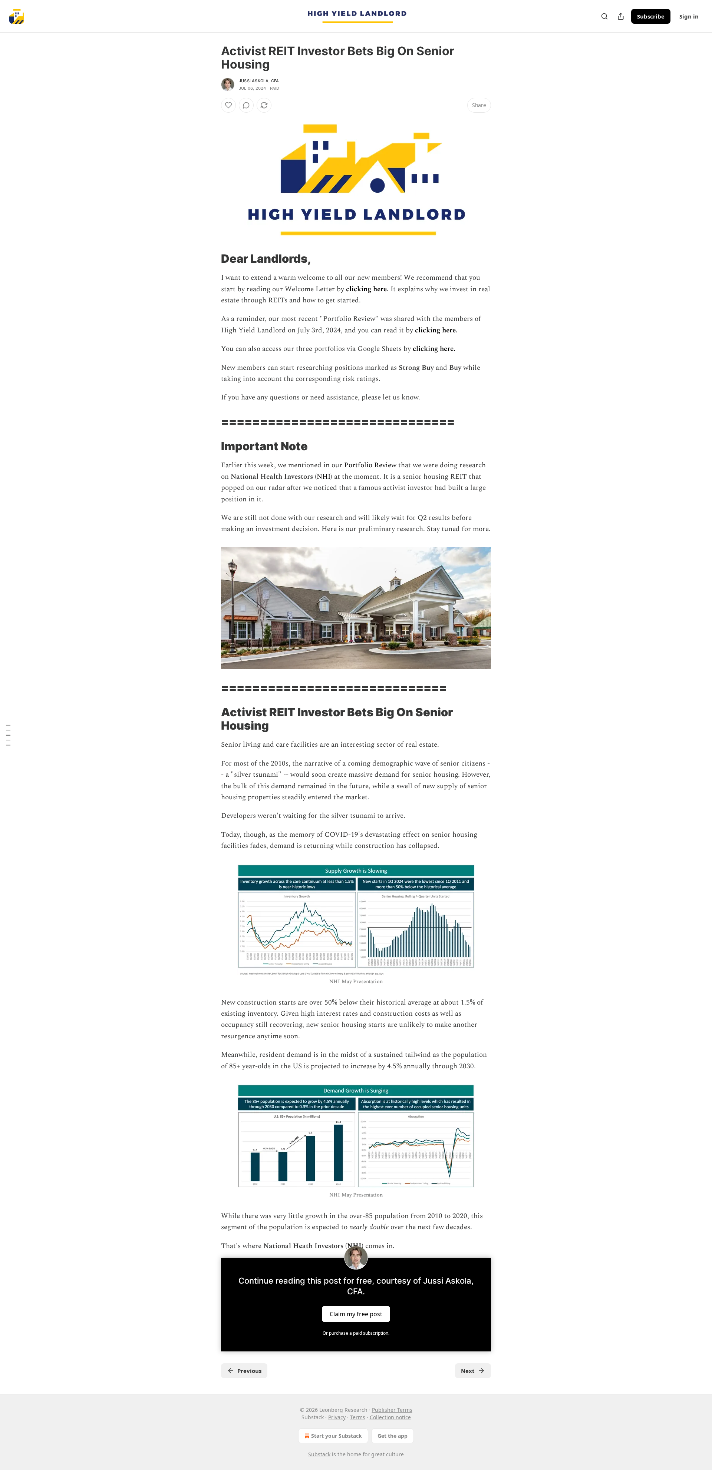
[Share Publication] (620, 16)
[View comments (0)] (246, 105)
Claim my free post (356, 1314)
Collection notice (390, 1417)
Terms (357, 1417)
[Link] (211, 259)
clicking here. (368, 289)
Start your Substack (336, 1435)
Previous (249, 1370)
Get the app (393, 1435)
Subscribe (651, 16)
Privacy (337, 1417)
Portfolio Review (370, 465)
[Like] (228, 105)
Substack (319, 1454)
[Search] (604, 16)
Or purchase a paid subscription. (356, 1333)
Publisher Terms (392, 1409)
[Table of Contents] (8, 735)
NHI (323, 476)
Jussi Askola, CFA (259, 80)
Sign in (689, 16)
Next (468, 1370)
